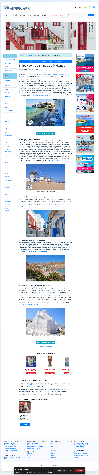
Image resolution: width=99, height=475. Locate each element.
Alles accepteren (79, 470)
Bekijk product (31, 373)
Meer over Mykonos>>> (54, 160)
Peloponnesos (31, 453)
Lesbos (6, 143)
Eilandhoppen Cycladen (45, 346)
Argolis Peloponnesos (8, 84)
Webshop (36, 15)
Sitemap (76, 457)
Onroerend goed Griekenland (82, 445)
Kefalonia (6, 121)
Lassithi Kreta (8, 135)
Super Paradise (59, 246)
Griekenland (23, 55)
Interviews (7, 66)
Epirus (29, 455)
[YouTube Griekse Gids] (80, 7)
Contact (76, 452)
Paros (6, 162)
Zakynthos (7, 205)
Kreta (5, 128)
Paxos (6, 166)
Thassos (6, 198)
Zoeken (91, 15)
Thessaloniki (7, 201)
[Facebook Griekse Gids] (89, 7)
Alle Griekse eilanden (7, 209)
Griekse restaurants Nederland (82, 443)
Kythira (6, 132)
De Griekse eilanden (32, 443)
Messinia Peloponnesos (8, 150)
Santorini (6, 187)
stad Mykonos (45, 74)
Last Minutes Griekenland (11, 452)
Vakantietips (7, 63)
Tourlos (34, 251)
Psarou (26, 246)
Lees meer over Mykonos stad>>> (40, 95)
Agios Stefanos (43, 251)
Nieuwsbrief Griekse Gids (81, 455)
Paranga (42, 246)
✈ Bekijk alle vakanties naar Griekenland (45, 61)
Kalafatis (66, 246)
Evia (5, 107)
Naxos (6, 159)
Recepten (44, 15)
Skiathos (6, 191)
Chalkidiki (7, 93)
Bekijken (25, 424)
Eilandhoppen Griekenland (11, 445)
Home (7, 15)
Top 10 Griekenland (9, 59)
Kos (5, 125)
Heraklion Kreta (8, 110)
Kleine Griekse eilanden (33, 448)
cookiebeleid (50, 472)
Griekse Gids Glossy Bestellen (12, 457)
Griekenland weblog (33, 55)
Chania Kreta (8, 96)
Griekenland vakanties (10, 448)
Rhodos (6, 183)
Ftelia (67, 249)
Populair (14, 15)
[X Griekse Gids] (75, 7)
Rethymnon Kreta (9, 180)
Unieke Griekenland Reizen (11, 443)
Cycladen (58, 73)
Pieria (6, 169)
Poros (6, 173)
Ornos (30, 246)
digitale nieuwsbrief (33, 385)
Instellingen (71, 470)
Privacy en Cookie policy (81, 453)
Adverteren (7, 459)
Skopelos (7, 194)
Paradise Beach (50, 246)
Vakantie (22, 15)
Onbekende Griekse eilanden (35, 446)
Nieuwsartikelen (8, 70)
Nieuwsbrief (53, 15)
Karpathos (7, 118)
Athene (52, 443)
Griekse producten (79, 446)
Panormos (21, 251)
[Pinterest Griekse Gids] (94, 7)
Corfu (6, 103)
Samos (52, 455)
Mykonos (21, 73)
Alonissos (7, 80)
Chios (6, 100)
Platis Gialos (36, 246)
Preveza (6, 176)
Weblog (62, 15)
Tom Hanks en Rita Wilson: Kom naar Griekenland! (24, 417)
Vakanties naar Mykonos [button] (45, 133)
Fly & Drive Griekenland (10, 450)
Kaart (29, 15)
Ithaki (5, 114)
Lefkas (6, 139)
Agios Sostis (28, 251)
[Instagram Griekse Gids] (85, 7)
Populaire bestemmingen (34, 445)
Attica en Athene (8, 89)
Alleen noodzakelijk (62, 470)
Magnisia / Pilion (8, 146)
